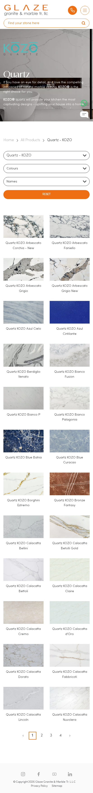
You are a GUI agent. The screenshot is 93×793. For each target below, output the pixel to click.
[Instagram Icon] (23, 774)
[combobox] (46, 155)
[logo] (26, 10)
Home (8, 140)
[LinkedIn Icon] (70, 774)
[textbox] (14, 168)
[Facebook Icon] (39, 774)
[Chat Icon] (84, 114)
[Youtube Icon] (54, 774)
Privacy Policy (39, 786)
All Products (30, 140)
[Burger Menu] (84, 10)
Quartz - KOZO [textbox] (19, 155)
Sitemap (57, 786)
